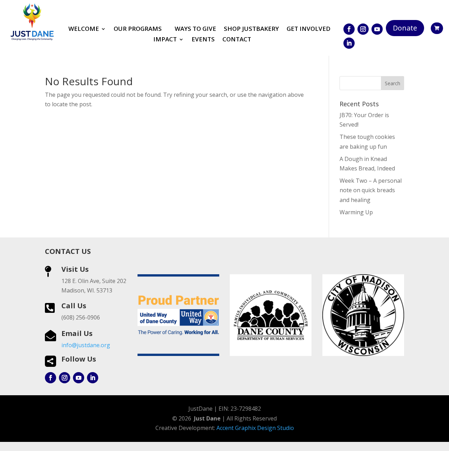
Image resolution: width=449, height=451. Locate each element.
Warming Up (356, 212)
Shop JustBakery (251, 29)
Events (203, 40)
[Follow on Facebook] (349, 29)
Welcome (83, 29)
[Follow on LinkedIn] (349, 43)
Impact (165, 40)
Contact (236, 40)
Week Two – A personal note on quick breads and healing (371, 190)
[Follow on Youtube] (377, 29)
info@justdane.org (85, 345)
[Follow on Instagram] (363, 29)
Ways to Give (195, 29)
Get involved (308, 29)
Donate (405, 28)
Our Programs (138, 29)
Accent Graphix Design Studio (255, 428)
